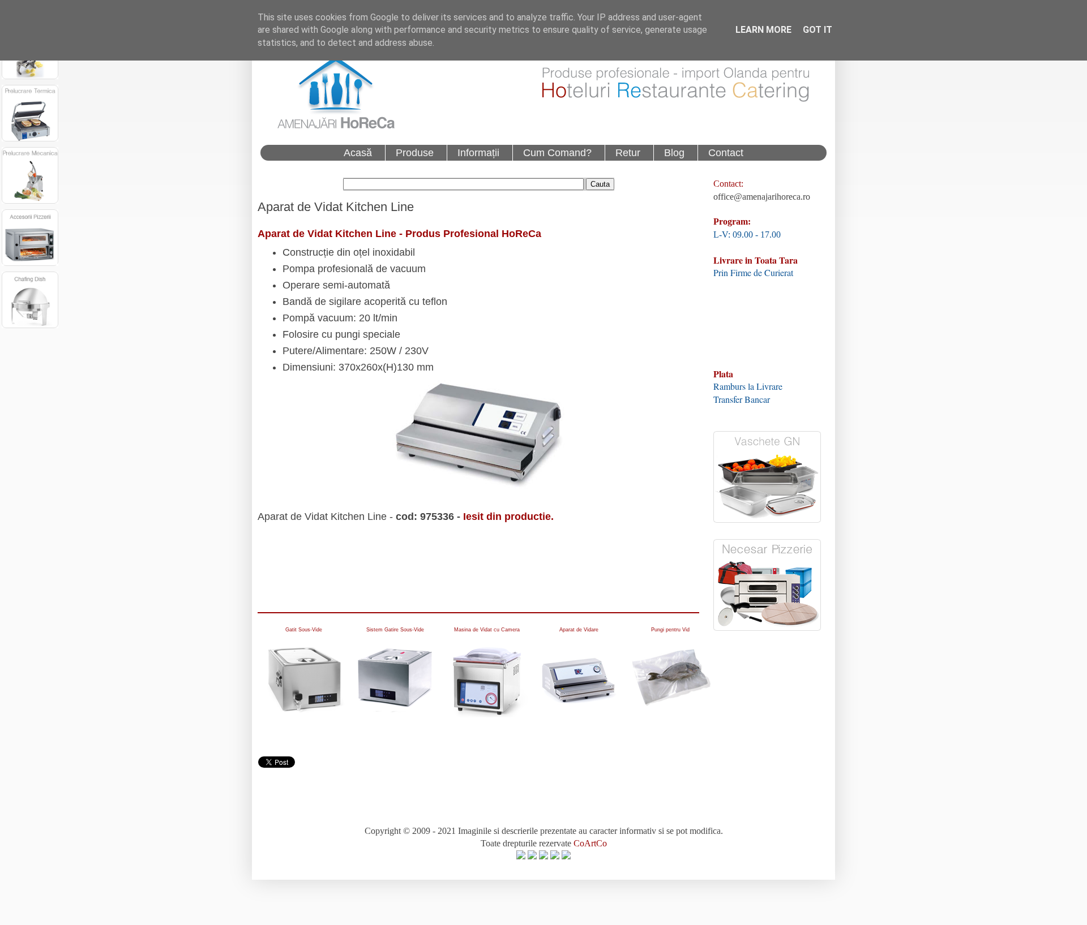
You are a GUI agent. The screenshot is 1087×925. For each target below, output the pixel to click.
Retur (627, 152)
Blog (674, 152)
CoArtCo (590, 843)
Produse (415, 152)
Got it (817, 29)
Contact (725, 152)
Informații (478, 152)
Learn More (763, 29)
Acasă (358, 152)
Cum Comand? (557, 152)
